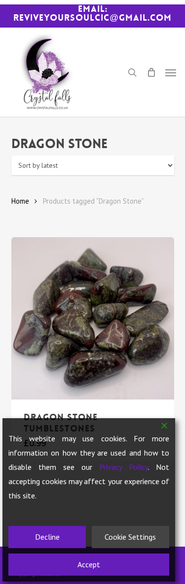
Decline (47, 537)
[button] (170, 72)
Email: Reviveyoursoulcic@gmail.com (92, 13)
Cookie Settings (130, 537)
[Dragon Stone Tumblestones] (92, 318)
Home (20, 201)
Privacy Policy (123, 467)
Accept (88, 564)
